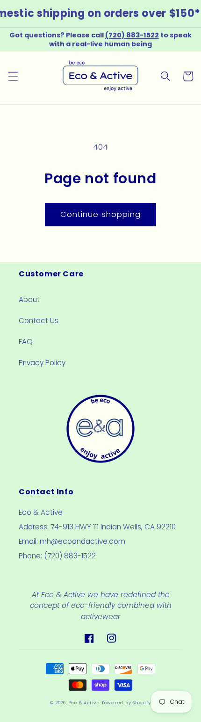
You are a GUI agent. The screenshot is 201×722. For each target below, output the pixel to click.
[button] (12, 76)
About (29, 299)
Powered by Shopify (126, 703)
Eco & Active (84, 703)
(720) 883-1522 (132, 35)
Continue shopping (100, 214)
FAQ (26, 342)
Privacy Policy (42, 363)
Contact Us (38, 320)
